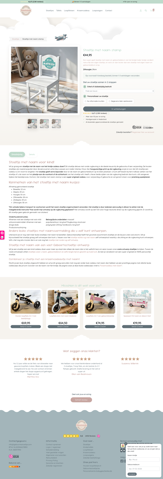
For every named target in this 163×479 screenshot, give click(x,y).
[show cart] (151, 10)
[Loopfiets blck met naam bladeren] (63, 302)
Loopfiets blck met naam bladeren (62, 316)
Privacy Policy (52, 460)
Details (32, 154)
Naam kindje (132, 455)
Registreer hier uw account (143, 132)
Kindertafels (88, 447)
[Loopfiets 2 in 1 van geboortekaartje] (100, 302)
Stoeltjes (50, 10)
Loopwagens (88, 455)
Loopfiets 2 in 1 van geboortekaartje (100, 316)
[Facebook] (122, 462)
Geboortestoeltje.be (91, 468)
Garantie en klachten (54, 463)
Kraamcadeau (83, 10)
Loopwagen (97, 10)
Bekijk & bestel (25, 326)
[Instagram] (125, 462)
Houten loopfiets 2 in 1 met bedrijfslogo (25, 317)
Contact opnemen (53, 444)
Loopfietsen (69, 10)
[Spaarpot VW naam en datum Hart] (137, 302)
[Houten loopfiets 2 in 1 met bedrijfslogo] (26, 302)
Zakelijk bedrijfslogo (91, 458)
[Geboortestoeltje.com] (25, 10)
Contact (108, 10)
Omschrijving (17, 154)
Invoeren (132, 474)
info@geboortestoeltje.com (20, 444)
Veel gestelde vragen (55, 452)
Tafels (58, 10)
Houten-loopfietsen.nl (92, 466)
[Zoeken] (146, 10)
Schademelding (52, 450)
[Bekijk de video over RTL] (14, 466)
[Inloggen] (140, 10)
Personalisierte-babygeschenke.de (97, 471)
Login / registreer (53, 447)
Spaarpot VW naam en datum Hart (137, 316)
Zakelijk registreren (54, 466)
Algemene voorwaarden (56, 455)
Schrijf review (81, 400)
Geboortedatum (133, 464)
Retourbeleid (51, 458)
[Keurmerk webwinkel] (136, 127)
